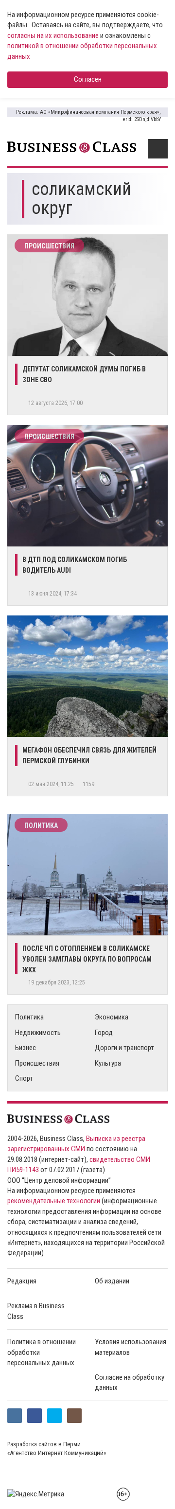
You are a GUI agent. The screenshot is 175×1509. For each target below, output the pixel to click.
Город (104, 1032)
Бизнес (25, 1047)
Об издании (112, 1281)
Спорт (24, 1078)
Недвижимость (38, 1032)
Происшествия (49, 246)
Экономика (111, 1017)
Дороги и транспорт (124, 1047)
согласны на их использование (53, 35)
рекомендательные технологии (53, 1200)
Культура (108, 1063)
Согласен (88, 79)
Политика (41, 825)
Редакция (21, 1281)
